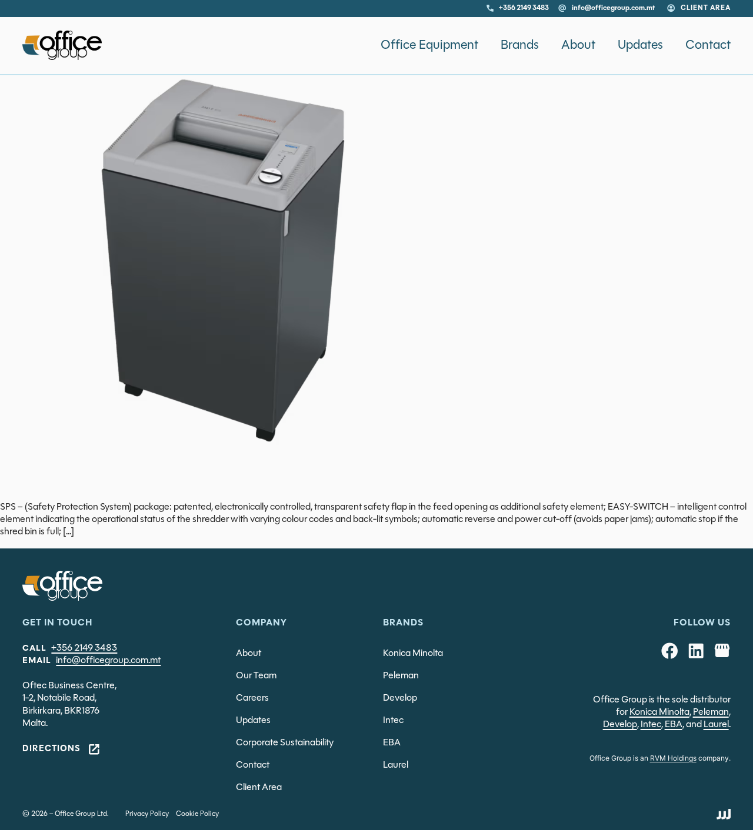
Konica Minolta (413, 653)
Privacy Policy (147, 814)
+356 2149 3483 (84, 648)
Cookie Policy (197, 814)
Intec (393, 720)
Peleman (401, 676)
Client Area (259, 787)
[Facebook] (669, 650)
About (578, 45)
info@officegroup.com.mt (108, 660)
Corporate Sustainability (285, 743)
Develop (400, 698)
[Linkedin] (696, 650)
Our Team (256, 676)
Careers (252, 698)
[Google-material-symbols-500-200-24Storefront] (722, 650)
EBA (392, 743)
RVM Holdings (673, 758)
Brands (520, 45)
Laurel (395, 765)
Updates (640, 45)
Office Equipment (429, 45)
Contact (708, 45)
